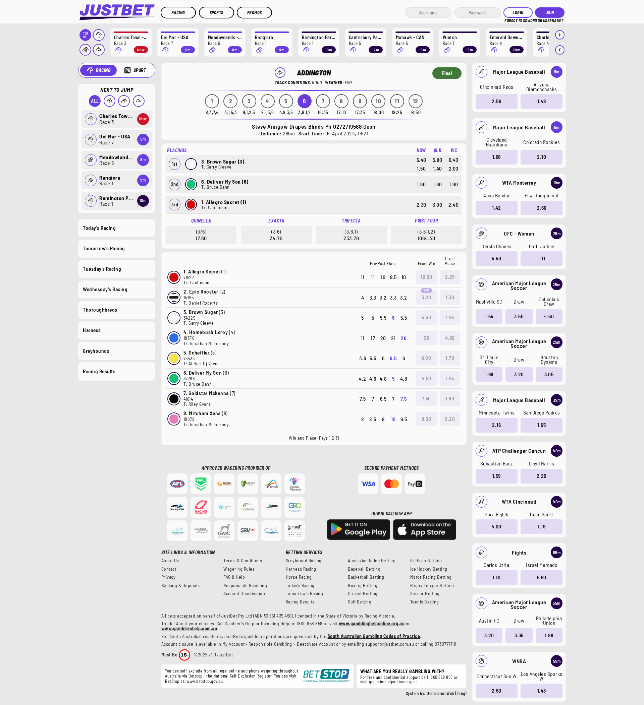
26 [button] (426, 338)
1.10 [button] (496, 577)
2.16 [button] (496, 425)
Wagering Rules (239, 569)
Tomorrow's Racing (104, 248)
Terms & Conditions (242, 560)
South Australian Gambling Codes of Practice (374, 636)
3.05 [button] (548, 374)
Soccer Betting (425, 593)
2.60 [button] (496, 691)
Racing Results (99, 371)
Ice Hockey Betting (428, 569)
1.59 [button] (496, 476)
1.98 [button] (489, 374)
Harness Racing (301, 569)
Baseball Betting (364, 569)
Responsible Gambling (245, 585)
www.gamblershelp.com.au (189, 628)
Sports (216, 12)
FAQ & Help (234, 577)
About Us (170, 560)
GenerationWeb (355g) (446, 693)
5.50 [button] (496, 258)
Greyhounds (96, 351)
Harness (92, 330)
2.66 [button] (541, 208)
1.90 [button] (449, 398)
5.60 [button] (541, 577)
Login (518, 12)
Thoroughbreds (100, 310)
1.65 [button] (541, 425)
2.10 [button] (541, 157)
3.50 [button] (519, 316)
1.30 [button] (449, 297)
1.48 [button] (541, 101)
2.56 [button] (496, 101)
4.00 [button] (496, 526)
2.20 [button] (542, 476)
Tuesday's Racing (102, 269)
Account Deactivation (244, 593)
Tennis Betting (424, 601)
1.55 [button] (489, 316)
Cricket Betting (363, 593)
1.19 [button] (541, 526)
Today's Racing (99, 228)
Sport (139, 70)
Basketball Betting (366, 577)
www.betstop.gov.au (204, 681)
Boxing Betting (362, 585)
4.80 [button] (426, 378)
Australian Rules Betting (371, 560)
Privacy (168, 577)
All (95, 101)
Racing (178, 12)
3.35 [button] (519, 635)
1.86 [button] (549, 635)
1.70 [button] (449, 358)
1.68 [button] (496, 157)
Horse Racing (299, 577)
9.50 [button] (426, 419)
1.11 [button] (541, 258)
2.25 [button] (450, 277)
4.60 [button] (450, 338)
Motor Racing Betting (431, 577)
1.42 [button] (496, 208)
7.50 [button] (426, 398)
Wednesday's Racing (105, 289)
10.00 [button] (426, 277)
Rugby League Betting (432, 585)
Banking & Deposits (180, 585)
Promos (254, 12)
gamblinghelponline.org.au (393, 681)
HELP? (509, 20)
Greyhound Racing (304, 560)
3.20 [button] (519, 374)
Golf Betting (359, 601)
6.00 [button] (426, 358)
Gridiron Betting (426, 560)
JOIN (550, 12)
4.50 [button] (549, 316)
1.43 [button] (541, 691)
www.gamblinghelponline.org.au (372, 623)
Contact (168, 569)
